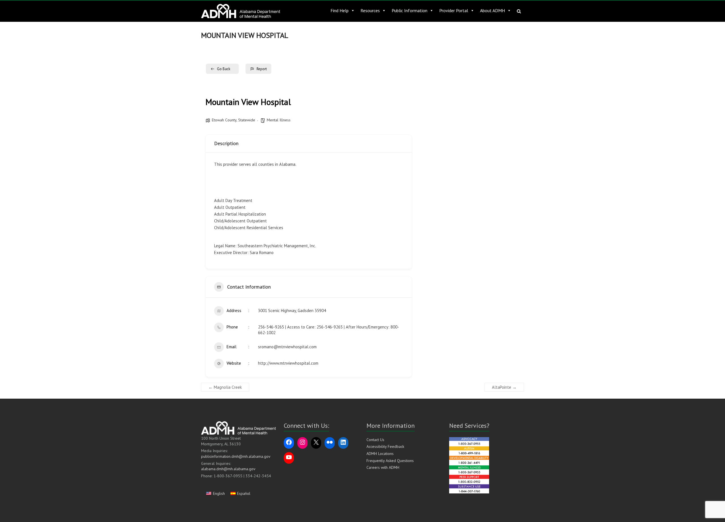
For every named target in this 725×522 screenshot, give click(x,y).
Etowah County (224, 120)
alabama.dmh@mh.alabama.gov (228, 468)
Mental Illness (279, 120)
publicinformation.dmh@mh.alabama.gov (235, 456)
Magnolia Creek (225, 387)
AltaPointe (504, 387)
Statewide (246, 120)
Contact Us (375, 439)
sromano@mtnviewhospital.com (287, 346)
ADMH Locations (380, 453)
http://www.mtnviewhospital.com (288, 363)
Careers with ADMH (382, 467)
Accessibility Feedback (385, 446)
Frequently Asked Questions (390, 460)
